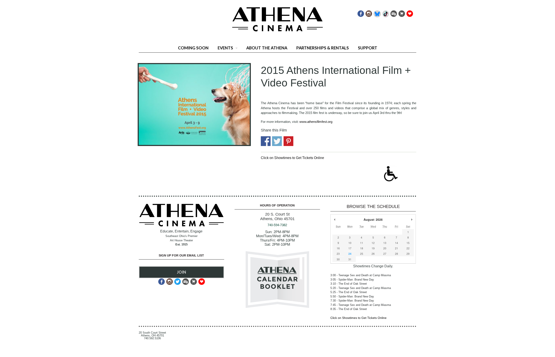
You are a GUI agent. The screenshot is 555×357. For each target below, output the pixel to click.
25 (361, 253)
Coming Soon (193, 47)
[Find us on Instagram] (368, 12)
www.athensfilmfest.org (315, 121)
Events (225, 47)
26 (373, 253)
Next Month (412, 219)
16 (338, 248)
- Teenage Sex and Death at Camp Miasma (360, 275)
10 (349, 243)
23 (338, 253)
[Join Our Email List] (393, 12)
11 (361, 243)
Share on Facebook (266, 141)
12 (373, 243)
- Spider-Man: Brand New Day (352, 279)
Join (181, 272)
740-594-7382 (277, 225)
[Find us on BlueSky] (377, 12)
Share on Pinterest (288, 141)
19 (373, 248)
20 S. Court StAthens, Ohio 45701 (277, 216)
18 (361, 248)
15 (408, 243)
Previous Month (334, 219)
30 (338, 259)
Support (367, 47)
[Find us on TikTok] (385, 12)
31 (349, 259)
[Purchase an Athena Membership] (401, 12)
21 (396, 248)
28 (396, 253)
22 (408, 248)
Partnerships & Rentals (322, 47)
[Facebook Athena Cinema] (360, 12)
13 (384, 243)
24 (349, 254)
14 (396, 243)
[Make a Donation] (409, 12)
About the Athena (266, 47)
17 (349, 248)
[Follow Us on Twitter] (177, 280)
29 (408, 253)
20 (384, 248)
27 (384, 253)
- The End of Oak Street (348, 283)
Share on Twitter (277, 141)
